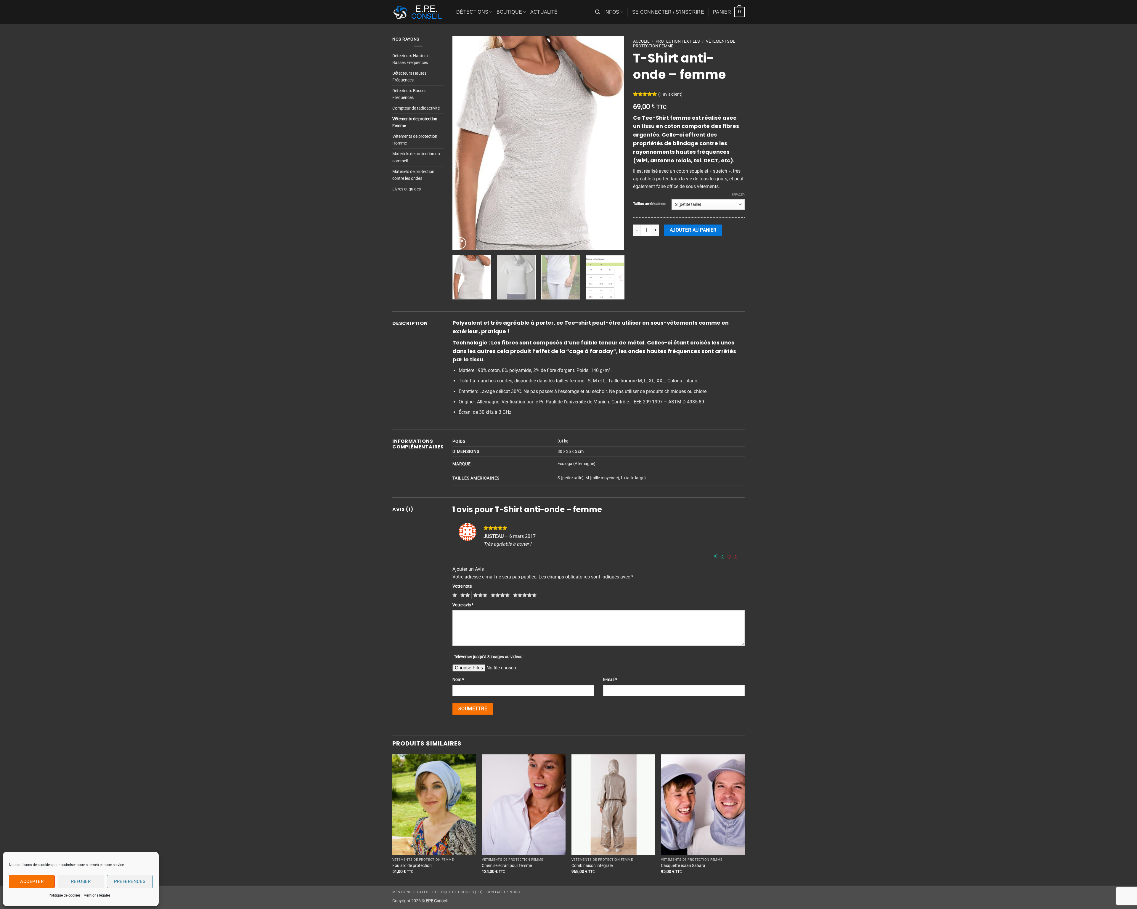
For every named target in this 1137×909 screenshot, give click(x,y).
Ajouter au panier (693, 230)
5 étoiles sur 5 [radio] (524, 595)
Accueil (641, 41)
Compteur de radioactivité (416, 108)
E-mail (610, 679)
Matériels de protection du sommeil (416, 157)
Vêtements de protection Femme (414, 122)
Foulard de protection (412, 865)
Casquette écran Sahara (683, 865)
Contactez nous (503, 892)
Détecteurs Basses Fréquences (409, 94)
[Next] (613, 143)
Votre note (462, 586)
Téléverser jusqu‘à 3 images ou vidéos (488, 656)
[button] (597, 12)
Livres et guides (406, 189)
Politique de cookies (65, 895)
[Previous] (463, 143)
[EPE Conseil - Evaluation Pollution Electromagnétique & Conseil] (419, 12)
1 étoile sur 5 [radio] (454, 595)
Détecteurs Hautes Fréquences (409, 77)
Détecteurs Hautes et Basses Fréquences (411, 59)
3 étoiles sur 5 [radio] (479, 595)
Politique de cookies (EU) (457, 892)
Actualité (544, 12)
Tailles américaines (649, 204)
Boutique (509, 12)
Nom (458, 679)
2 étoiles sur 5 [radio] (464, 595)
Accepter (32, 881)
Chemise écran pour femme (507, 865)
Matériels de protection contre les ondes (413, 175)
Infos (611, 12)
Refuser (81, 881)
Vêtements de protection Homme (414, 140)
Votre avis (462, 604)
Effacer (738, 195)
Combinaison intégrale (592, 865)
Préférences (129, 881)
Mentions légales (96, 895)
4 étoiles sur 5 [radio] (499, 595)
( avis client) (670, 94)
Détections (472, 12)
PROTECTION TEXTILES (678, 41)
